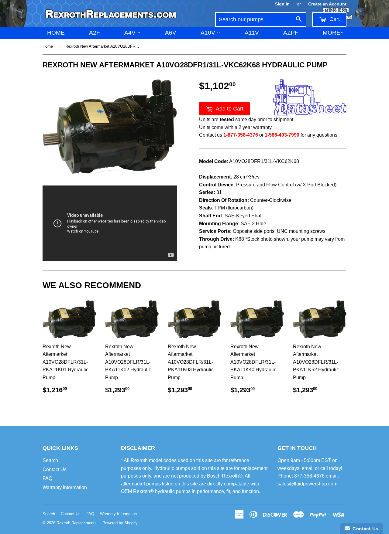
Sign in (282, 4)
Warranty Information (65, 487)
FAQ (47, 478)
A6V (170, 32)
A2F (94, 32)
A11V (252, 32)
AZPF (290, 32)
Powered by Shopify (120, 523)
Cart (334, 19)
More (331, 32)
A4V (130, 32)
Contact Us (55, 469)
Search (50, 460)
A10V (209, 32)
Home (56, 32)
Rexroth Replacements (77, 523)
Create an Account (327, 4)
